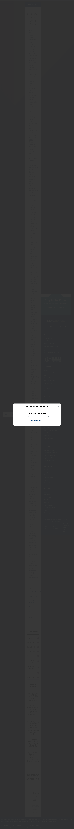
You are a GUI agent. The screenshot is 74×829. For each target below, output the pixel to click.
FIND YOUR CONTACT (37, 420)
